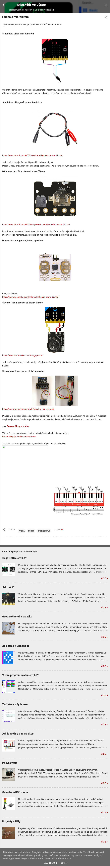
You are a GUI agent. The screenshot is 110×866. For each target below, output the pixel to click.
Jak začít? (8, 587)
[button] (106, 17)
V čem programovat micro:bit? (20, 675)
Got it (64, 863)
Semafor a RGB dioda (15, 792)
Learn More (51, 863)
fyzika (21, 531)
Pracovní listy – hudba (18, 426)
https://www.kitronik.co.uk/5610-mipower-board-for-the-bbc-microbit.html (36, 224)
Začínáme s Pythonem (15, 704)
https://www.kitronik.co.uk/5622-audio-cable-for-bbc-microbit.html (32, 155)
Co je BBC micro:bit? (14, 558)
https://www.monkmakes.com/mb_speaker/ (22, 355)
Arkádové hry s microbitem (18, 733)
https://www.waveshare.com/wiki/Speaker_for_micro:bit (28, 409)
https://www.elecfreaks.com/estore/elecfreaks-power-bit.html (30, 297)
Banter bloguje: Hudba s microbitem (19, 436)
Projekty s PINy (11, 821)
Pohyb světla (9, 762)
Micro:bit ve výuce (31, 5)
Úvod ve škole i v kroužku (17, 616)
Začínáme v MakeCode (15, 645)
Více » (104, 578)
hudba (31, 531)
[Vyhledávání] (106, 5)
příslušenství (44, 531)
